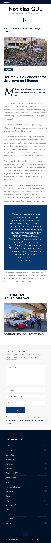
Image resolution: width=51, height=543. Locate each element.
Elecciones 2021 (12, 473)
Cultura (9, 450)
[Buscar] (45, 2)
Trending (9, 519)
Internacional (11, 478)
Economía (10, 459)
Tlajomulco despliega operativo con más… (24, 334)
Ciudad (8, 446)
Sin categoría (11, 505)
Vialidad (9, 523)
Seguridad (9, 70)
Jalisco (8, 482)
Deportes (10, 455)
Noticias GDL (25, 9)
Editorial (9, 464)
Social (8, 509)
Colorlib (37, 539)
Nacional (9, 491)
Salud (8, 496)
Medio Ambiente (13, 487)
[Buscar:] (12, 2)
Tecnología (10, 514)
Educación (10, 468)
